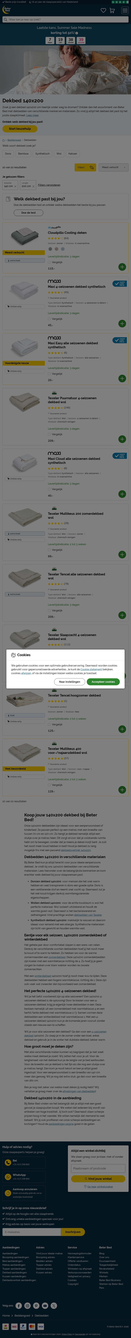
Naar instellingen (69, 681)
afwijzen (26, 673)
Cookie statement (91, 669)
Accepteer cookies (103, 681)
